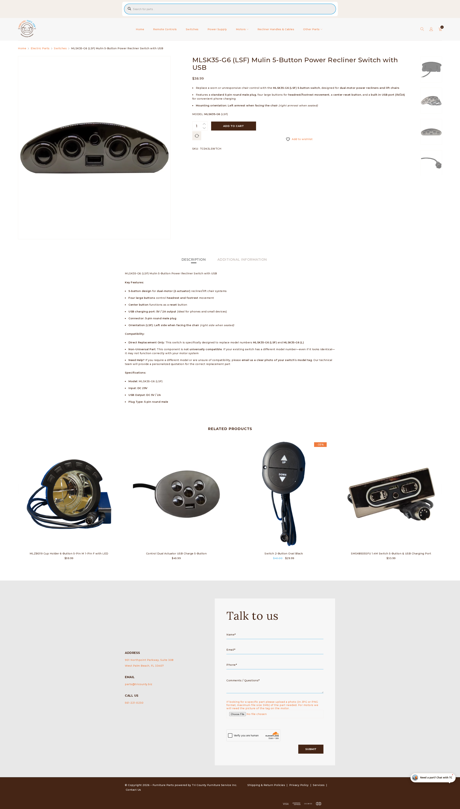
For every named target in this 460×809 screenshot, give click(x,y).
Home (22, 48)
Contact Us (133, 789)
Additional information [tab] (242, 260)
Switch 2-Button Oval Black (283, 553)
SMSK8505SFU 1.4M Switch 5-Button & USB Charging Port (391, 553)
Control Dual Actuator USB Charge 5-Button (176, 553)
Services (319, 785)
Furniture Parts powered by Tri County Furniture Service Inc (194, 785)
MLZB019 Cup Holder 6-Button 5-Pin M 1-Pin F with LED (69, 553)
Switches (60, 48)
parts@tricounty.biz (138, 684)
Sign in (431, 29)
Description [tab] (193, 260)
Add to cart (233, 126)
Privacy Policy (299, 785)
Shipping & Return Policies (266, 785)
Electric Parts (40, 48)
